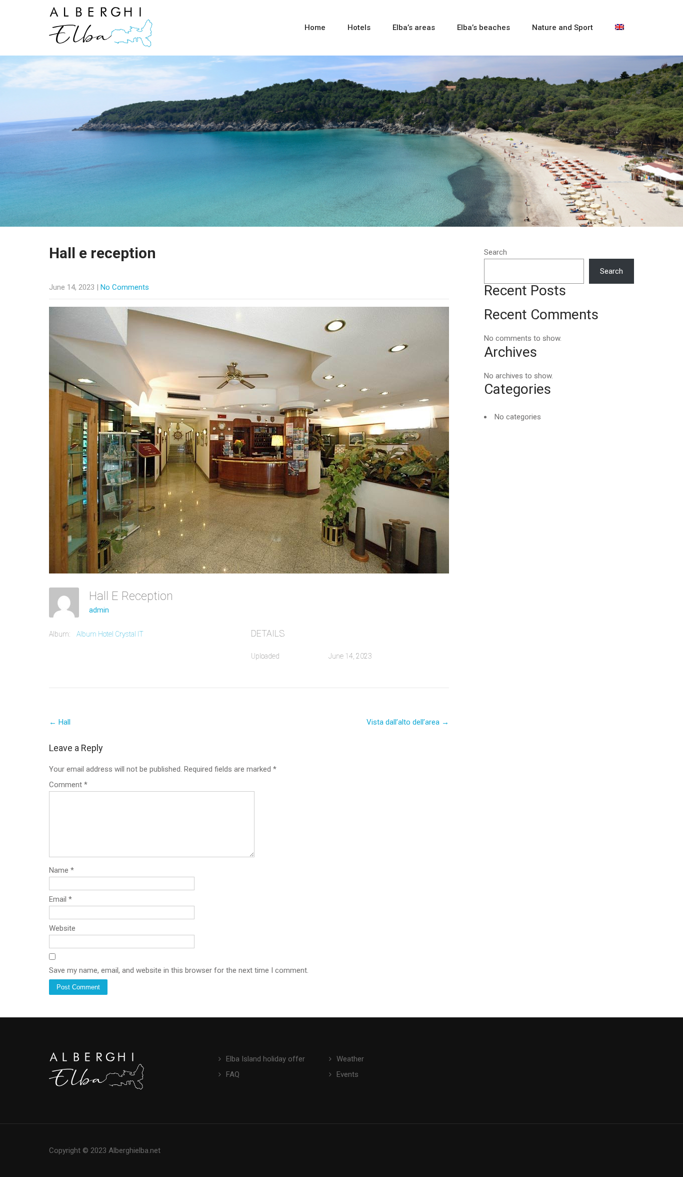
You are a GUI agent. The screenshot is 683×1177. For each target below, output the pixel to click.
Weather (350, 1058)
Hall (59, 722)
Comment (68, 784)
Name (61, 870)
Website (62, 928)
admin (99, 610)
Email (60, 899)
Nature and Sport (562, 27)
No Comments (124, 287)
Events (347, 1074)
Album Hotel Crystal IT (110, 634)
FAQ (233, 1074)
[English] (619, 28)
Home (315, 27)
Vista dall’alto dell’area (407, 722)
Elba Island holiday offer (265, 1058)
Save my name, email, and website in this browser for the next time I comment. (178, 970)
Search (495, 252)
